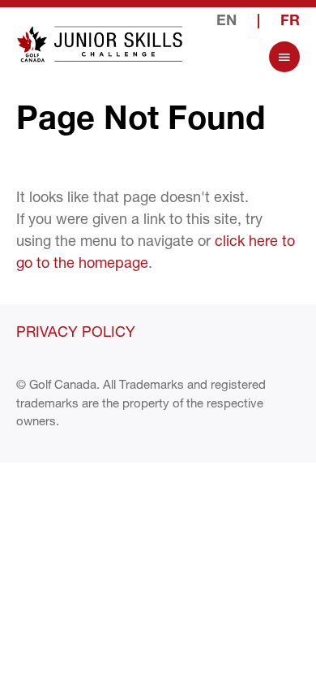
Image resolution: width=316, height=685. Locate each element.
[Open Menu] (284, 56)
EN (226, 22)
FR (290, 22)
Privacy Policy (75, 331)
